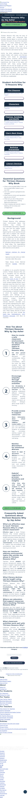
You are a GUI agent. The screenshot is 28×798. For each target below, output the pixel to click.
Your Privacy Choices (6, 732)
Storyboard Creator (5, 681)
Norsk (1, 776)
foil (24, 312)
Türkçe (2, 777)
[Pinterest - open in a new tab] (1, 745)
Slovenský (3, 784)
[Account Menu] (3, 12)
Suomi (2, 774)
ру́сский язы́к (4, 769)
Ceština (2, 783)
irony (23, 314)
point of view (14, 279)
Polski (2, 779)
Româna (2, 781)
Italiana (2, 758)
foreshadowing (16, 314)
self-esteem (23, 57)
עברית (1, 763)
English (2, 751)
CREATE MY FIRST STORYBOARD (14, 674)
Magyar (2, 786)
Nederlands (3, 760)
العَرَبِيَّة (1, 765)
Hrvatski (2, 788)
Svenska (2, 772)
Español (2, 753)
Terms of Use (4, 725)
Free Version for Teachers (7, 709)
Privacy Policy (4, 727)
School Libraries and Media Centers (10, 712)
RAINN (15, 264)
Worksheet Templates (6, 717)
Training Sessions (5, 714)
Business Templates (6, 703)
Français (2, 755)
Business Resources (6, 701)
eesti (1, 797)
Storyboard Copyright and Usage (9, 723)
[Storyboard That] (4, 2)
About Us (2, 687)
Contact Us (3, 689)
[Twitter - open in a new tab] (1, 743)
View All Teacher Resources (14, 662)
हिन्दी (1, 767)
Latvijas (2, 795)
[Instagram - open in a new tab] (1, 741)
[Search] (8, 5)
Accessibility (3, 730)
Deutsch (2, 756)
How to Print (3, 683)
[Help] (25, 792)
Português (3, 762)
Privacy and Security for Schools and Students (13, 729)
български (3, 790)
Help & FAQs (3, 679)
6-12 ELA (25, 647)
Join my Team (4, 704)
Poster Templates (5, 719)
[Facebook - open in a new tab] (1, 739)
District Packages (5, 710)
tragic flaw (6, 314)
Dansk (2, 770)
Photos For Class (5, 695)
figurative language (9, 316)
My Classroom (4, 693)
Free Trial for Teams (6, 699)
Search (14, 657)
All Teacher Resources (10, 15)
